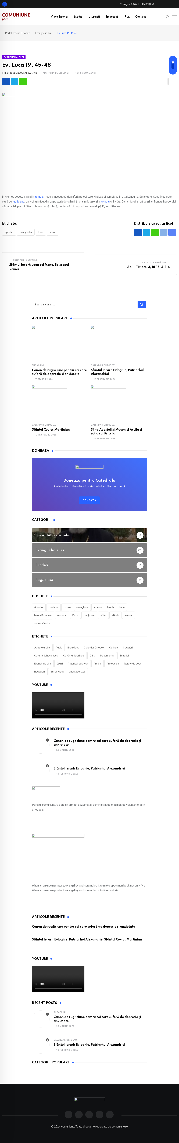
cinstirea (53, 607)
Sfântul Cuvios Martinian (51, 429)
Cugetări (128, 647)
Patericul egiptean (78, 663)
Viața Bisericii (59, 16)
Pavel (75, 615)
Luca (40, 232)
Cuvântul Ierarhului (73, 655)
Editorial (124, 655)
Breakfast (73, 647)
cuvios (67, 607)
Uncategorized (77, 671)
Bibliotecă (112, 16)
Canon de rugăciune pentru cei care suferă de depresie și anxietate (83, 926)
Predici (97, 663)
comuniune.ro (120, 1126)
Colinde (113, 647)
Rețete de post (132, 663)
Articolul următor (154, 262)
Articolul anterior (25, 260)
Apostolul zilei (42, 647)
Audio (59, 647)
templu (39, 196)
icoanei (98, 607)
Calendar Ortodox (103, 365)
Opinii (60, 663)
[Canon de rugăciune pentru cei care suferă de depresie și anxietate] (49, 343)
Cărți (92, 655)
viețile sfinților (42, 623)
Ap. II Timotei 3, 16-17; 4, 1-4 (148, 267)
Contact (140, 16)
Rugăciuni (38, 365)
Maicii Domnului (43, 615)
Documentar (107, 655)
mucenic (62, 615)
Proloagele (113, 663)
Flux (127, 16)
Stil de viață (57, 671)
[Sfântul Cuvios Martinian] (49, 402)
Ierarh (110, 607)
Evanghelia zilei (42, 663)
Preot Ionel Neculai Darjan (19, 73)
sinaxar (128, 615)
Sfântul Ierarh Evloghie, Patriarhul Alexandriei (89, 768)
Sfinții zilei (89, 615)
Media (78, 16)
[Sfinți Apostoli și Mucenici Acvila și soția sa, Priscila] (108, 402)
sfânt (53, 232)
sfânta (115, 615)
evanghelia (26, 232)
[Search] (167, 17)
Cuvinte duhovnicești (46, 655)
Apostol (9, 232)
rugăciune (18, 201)
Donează (89, 500)
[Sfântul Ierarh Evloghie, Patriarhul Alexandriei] (108, 343)
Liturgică (94, 16)
